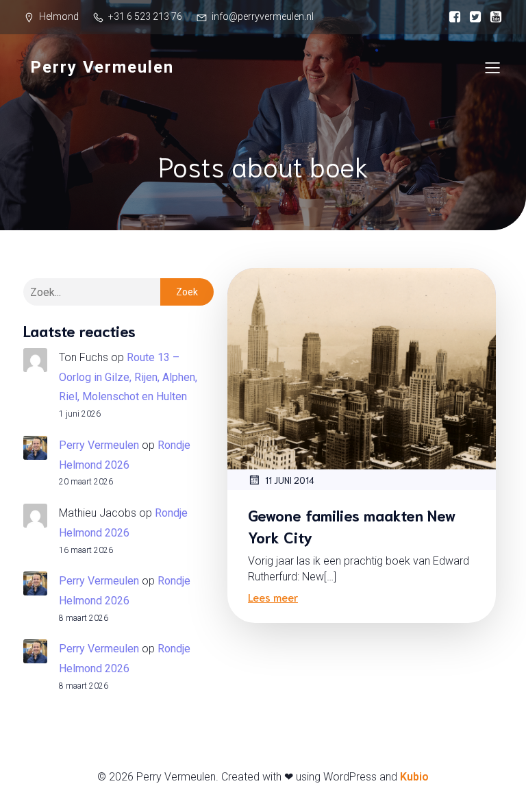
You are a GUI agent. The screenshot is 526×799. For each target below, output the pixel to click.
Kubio (414, 776)
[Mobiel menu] (492, 67)
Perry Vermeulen (99, 445)
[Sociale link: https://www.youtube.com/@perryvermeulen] (492, 17)
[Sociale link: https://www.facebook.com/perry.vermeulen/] (451, 17)
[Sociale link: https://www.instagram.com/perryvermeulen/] (472, 17)
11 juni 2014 (289, 480)
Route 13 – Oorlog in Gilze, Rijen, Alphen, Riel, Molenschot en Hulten (128, 377)
